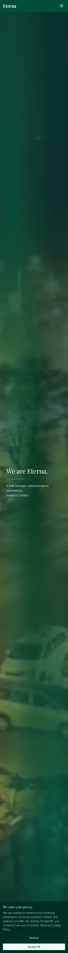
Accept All (34, 946)
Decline (34, 937)
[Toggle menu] (61, 5)
